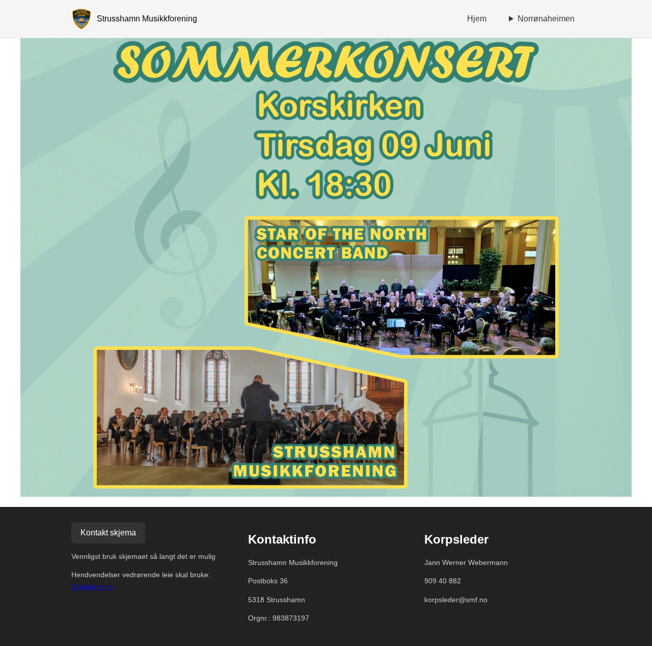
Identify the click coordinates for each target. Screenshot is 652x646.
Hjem (476, 18)
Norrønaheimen (546, 18)
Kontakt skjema (108, 532)
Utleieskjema (92, 586)
